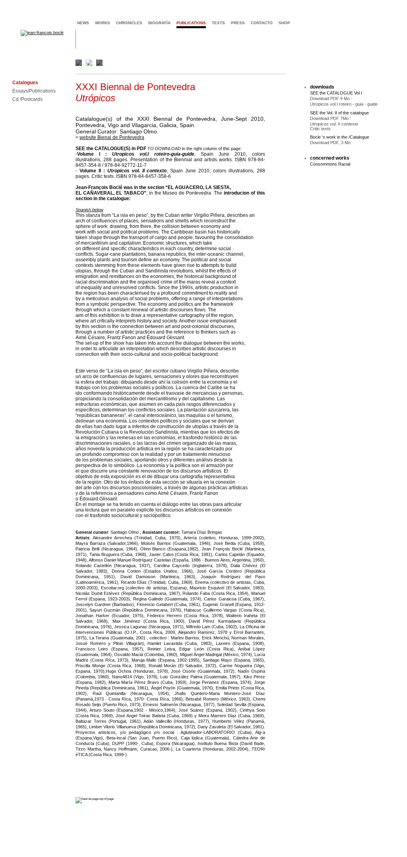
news (83, 23)
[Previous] (88, 62)
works (102, 23)
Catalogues (25, 82)
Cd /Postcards (27, 99)
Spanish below (89, 209)
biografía (159, 23)
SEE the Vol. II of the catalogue (339, 112)
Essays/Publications (34, 91)
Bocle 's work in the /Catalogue (339, 137)
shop (284, 23)
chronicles (129, 23)
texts (218, 23)
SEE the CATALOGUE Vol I (336, 93)
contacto (262, 23)
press (238, 23)
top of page (106, 799)
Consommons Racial (330, 164)
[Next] (381, 62)
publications (191, 23)
